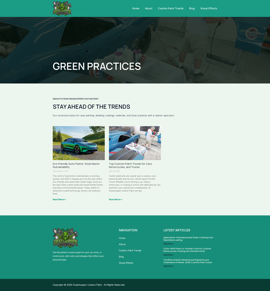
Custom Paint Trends (171, 8)
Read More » (59, 199)
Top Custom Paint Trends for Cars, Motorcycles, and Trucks (130, 165)
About (148, 8)
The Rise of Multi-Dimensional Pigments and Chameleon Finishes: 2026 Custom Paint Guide (187, 261)
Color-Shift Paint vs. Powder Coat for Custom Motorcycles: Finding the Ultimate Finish (187, 250)
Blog (192, 8)
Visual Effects (208, 8)
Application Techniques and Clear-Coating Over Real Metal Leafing (188, 238)
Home (135, 8)
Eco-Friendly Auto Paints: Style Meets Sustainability (76, 165)
